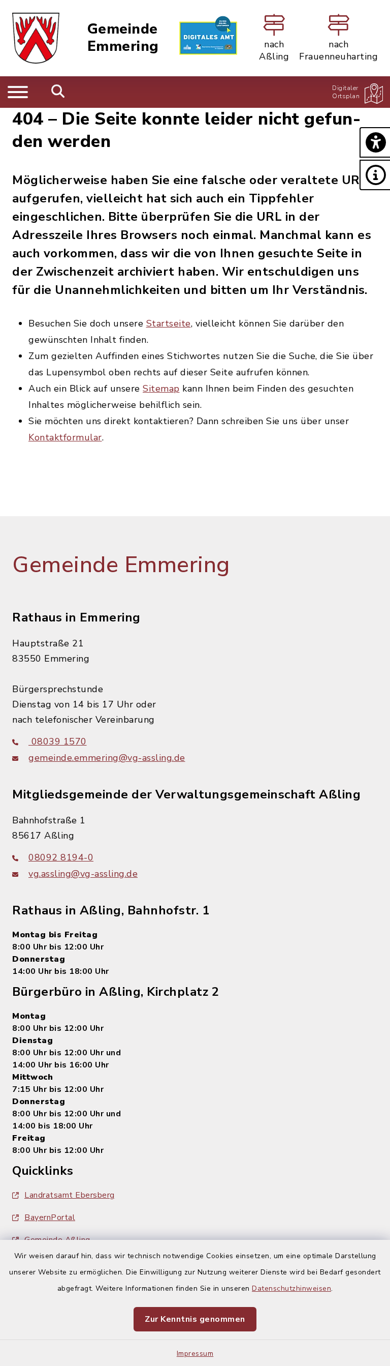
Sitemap (161, 388)
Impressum (195, 1353)
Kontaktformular (65, 437)
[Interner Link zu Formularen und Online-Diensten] (208, 38)
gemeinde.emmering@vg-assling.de (106, 758)
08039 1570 (57, 741)
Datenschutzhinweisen (291, 1288)
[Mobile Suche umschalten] (58, 92)
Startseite (168, 323)
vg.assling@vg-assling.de (83, 874)
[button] (375, 142)
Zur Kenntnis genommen (195, 1319)
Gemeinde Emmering (123, 38)
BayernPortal (49, 1217)
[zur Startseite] (35, 38)
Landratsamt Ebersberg (69, 1195)
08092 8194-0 (60, 857)
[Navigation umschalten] (18, 92)
